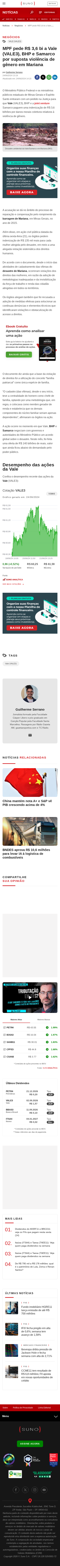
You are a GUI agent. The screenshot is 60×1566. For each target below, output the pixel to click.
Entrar (52, 3)
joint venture (42, 103)
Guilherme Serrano (30, 709)
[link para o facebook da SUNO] (16, 1490)
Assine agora (30, 1443)
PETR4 (10, 1027)
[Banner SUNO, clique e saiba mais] (30, 180)
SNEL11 (33, 19)
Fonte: (47, 1068)
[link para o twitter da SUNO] (25, 1490)
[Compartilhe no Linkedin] (54, 77)
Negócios (19, 26)
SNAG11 (21, 19)
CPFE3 (10, 1049)
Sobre (5, 1408)
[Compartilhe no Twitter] (43, 77)
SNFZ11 (9, 19)
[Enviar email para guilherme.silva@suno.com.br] (30, 735)
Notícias (6, 26)
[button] (47, 12)
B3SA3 (10, 1035)
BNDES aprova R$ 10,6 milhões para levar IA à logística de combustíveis (26, 853)
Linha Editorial (44, 1408)
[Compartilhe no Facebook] (37, 77)
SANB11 (11, 1042)
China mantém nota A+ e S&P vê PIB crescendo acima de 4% (27, 803)
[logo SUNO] (28, 4)
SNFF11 (55, 19)
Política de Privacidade (23, 1408)
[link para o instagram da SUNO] (35, 1490)
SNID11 (44, 19)
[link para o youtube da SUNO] (44, 1490)
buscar (31, 12)
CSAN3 (10, 1056)
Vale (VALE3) (15, 41)
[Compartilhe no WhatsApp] (49, 77)
